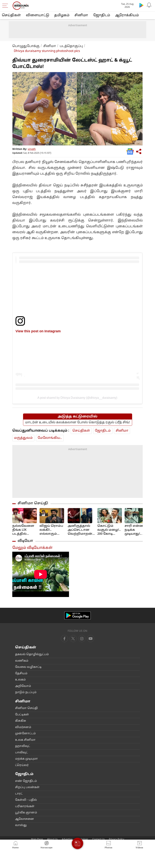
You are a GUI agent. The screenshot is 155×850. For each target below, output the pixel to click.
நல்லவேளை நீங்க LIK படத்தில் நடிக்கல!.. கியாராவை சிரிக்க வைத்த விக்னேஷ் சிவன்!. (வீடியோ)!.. (23, 530)
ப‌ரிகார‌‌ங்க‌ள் (24, 806)
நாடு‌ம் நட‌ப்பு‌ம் (25, 692)
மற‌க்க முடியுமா (26, 759)
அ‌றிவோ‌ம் (23, 686)
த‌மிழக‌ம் (61, 15)
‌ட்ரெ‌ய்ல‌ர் (22, 765)
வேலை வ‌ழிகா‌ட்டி (28, 667)
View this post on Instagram (38, 331)
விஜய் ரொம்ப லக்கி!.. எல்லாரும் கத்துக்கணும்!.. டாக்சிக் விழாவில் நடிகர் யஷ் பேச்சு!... (52, 530)
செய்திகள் (11, 15)
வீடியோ (25, 541)
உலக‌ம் (20, 680)
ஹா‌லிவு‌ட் (22, 746)
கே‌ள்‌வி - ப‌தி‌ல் (26, 800)
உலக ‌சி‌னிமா (25, 740)
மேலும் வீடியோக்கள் (32, 548)
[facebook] (64, 638)
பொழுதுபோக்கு (26, 46)
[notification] (149, 5)
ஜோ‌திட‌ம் (101, 15)
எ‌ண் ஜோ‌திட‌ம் (26, 781)
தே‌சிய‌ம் (21, 673)
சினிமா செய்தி (33, 503)
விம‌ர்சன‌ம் (23, 727)
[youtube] (81, 638)
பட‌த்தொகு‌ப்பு (71, 46)
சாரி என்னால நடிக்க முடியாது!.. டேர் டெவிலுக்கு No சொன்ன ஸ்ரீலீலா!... (137, 530)
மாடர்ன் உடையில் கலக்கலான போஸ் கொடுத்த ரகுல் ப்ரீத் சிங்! (77, 422)
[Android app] (77, 616)
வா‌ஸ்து (21, 825)
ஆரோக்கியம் (127, 15)
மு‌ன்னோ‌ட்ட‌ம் (25, 733)
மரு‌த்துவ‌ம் (23, 438)
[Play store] (141, 5)
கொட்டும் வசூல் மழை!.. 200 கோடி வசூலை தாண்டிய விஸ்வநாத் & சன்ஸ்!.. (109, 530)
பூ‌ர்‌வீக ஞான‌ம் (26, 813)
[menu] (6, 5)
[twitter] (73, 638)
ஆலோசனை (24, 819)
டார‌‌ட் (19, 794)
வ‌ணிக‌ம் (21, 661)
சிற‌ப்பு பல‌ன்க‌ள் (27, 787)
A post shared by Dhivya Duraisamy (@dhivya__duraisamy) (77, 397)
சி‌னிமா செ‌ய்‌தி (26, 708)
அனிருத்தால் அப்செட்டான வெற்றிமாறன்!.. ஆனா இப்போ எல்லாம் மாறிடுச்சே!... (81, 530)
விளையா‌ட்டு (37, 15)
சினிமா (81, 15)
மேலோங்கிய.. (50, 438)
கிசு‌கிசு (20, 721)
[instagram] (90, 638)
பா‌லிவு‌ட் (21, 752)
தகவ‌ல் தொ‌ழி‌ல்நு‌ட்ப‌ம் (32, 654)
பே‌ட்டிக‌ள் (22, 715)
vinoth (32, 149)
